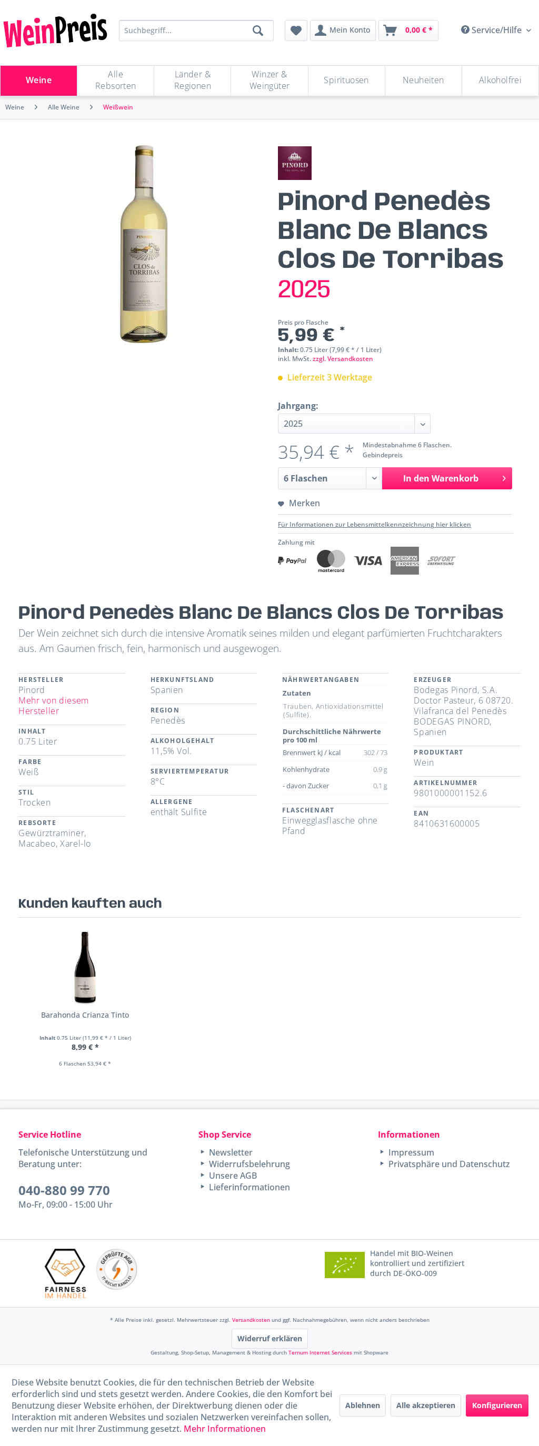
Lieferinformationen (248, 1187)
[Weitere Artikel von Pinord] (295, 163)
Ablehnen (362, 1405)
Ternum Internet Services (320, 1352)
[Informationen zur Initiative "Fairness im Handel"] (65, 1273)
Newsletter (230, 1152)
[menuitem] (296, 30)
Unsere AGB (232, 1175)
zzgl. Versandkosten (343, 358)
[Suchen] (257, 30)
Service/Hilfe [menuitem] (497, 30)
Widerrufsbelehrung (248, 1164)
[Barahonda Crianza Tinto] (85, 968)
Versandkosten (251, 1319)
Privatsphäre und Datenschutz (448, 1164)
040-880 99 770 (64, 1190)
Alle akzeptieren (425, 1405)
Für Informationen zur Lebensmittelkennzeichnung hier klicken (374, 524)
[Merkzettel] (296, 30)
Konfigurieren (497, 1405)
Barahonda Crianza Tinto (85, 1015)
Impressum (410, 1152)
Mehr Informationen (225, 1428)
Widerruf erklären (269, 1338)
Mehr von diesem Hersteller (53, 705)
